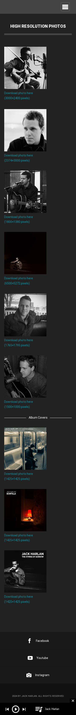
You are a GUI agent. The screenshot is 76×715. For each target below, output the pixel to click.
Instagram (42, 675)
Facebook (42, 640)
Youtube (42, 658)
